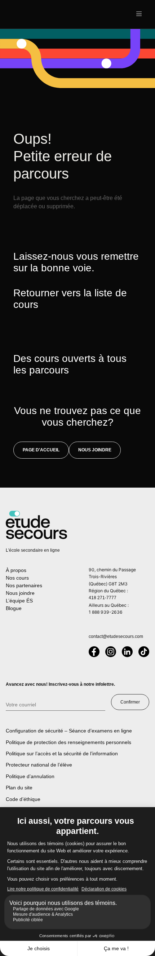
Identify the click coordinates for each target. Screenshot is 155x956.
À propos (16, 570)
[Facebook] (94, 651)
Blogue (14, 608)
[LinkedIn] (127, 651)
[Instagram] (110, 651)
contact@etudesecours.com (116, 636)
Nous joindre (94, 449)
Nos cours (17, 578)
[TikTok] (143, 651)
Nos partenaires (24, 585)
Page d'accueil (41, 449)
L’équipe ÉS (19, 601)
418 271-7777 (102, 597)
